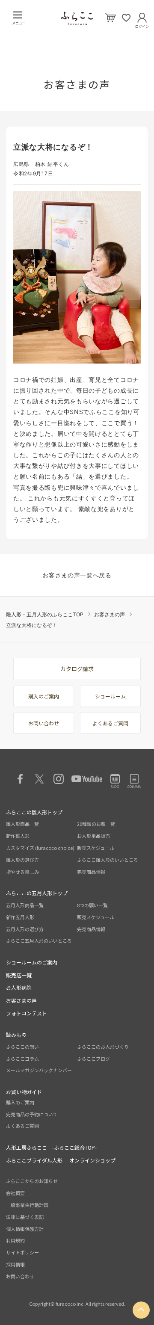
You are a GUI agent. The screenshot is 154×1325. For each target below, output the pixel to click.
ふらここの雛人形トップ (34, 812)
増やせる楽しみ (22, 871)
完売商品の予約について (32, 1114)
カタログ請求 (77, 669)
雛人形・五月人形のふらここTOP (44, 614)
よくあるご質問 (110, 723)
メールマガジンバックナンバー (39, 1070)
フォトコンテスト (26, 1013)
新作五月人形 (20, 917)
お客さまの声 (109, 614)
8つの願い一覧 (92, 905)
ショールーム (110, 696)
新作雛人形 (18, 835)
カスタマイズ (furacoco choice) (40, 847)
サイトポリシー (22, 1252)
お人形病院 (19, 987)
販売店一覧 (19, 975)
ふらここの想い (22, 1046)
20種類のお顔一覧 (96, 823)
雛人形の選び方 (22, 859)
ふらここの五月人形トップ (37, 892)
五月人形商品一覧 (25, 905)
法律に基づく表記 (25, 1216)
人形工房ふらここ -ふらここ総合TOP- (51, 1147)
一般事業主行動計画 (27, 1204)
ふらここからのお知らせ (32, 1180)
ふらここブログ (93, 1058)
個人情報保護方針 (25, 1228)
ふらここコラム (22, 1058)
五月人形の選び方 (25, 929)
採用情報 (15, 1264)
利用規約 (15, 1240)
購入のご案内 (43, 696)
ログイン (142, 25)
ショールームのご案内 (31, 962)
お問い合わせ (43, 723)
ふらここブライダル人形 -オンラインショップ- (61, 1160)
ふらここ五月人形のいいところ (39, 940)
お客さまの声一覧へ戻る (77, 575)
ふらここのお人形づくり (103, 1046)
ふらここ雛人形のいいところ (107, 859)
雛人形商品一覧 (22, 823)
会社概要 (15, 1192)
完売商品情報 (91, 871)
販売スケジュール (95, 847)
